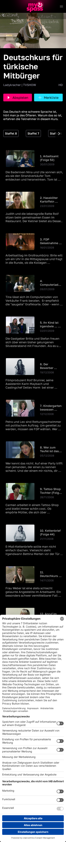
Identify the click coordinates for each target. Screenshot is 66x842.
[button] (3, 15)
